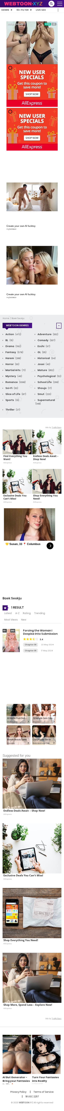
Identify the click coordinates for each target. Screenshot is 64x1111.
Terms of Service (43, 1092)
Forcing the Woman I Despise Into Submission (40, 632)
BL (9, 340)
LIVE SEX (41, 10)
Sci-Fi (11, 388)
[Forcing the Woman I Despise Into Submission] (11, 640)
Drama (13, 346)
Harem (13, 358)
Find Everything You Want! (15, 458)
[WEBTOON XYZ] (23, 3)
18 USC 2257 (32, 1096)
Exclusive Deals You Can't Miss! (15, 497)
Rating (27, 613)
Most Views (11, 619)
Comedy (46, 340)
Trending (39, 613)
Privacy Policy (18, 1092)
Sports (12, 400)
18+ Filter (22, 10)
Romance (15, 382)
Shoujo (44, 388)
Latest (8, 613)
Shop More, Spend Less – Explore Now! (27, 1004)
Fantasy (14, 352)
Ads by (53, 427)
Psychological (49, 376)
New (23, 619)
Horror (12, 364)
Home (6, 318)
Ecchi (43, 346)
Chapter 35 (30, 650)
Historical (46, 358)
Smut (44, 394)
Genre (5, 10)
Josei (43, 364)
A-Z (17, 613)
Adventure (47, 334)
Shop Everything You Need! (45, 497)
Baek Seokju (18, 318)
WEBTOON (24, 1102)
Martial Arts (15, 370)
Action (13, 334)
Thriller (12, 409)
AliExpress (7, 462)
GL (41, 352)
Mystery (13, 376)
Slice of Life (15, 394)
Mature (45, 370)
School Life (48, 382)
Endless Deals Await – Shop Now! (46, 458)
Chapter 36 (30, 644)
